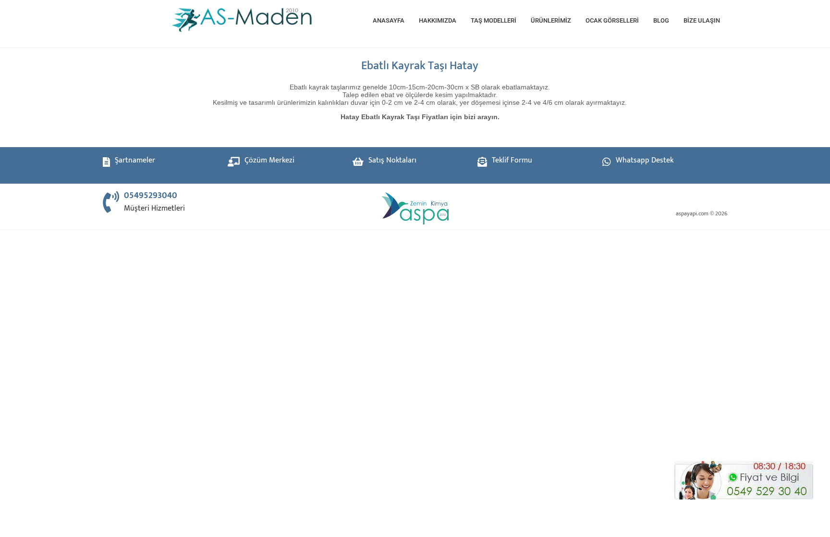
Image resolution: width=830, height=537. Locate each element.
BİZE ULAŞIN (702, 20)
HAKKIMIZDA (437, 20)
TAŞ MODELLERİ (493, 20)
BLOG (661, 20)
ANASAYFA (388, 20)
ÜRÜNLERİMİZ (551, 20)
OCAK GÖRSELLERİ (612, 20)
